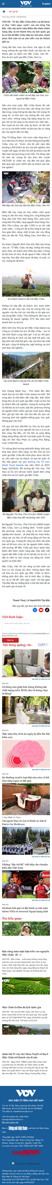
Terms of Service (8, 635)
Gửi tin (10, 640)
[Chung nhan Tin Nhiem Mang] (26, 1163)
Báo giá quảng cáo (10, 1122)
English (46, 4)
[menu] (6, 4)
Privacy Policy (41, 633)
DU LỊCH (13, 11)
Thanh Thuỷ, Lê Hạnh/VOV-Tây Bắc (31, 600)
